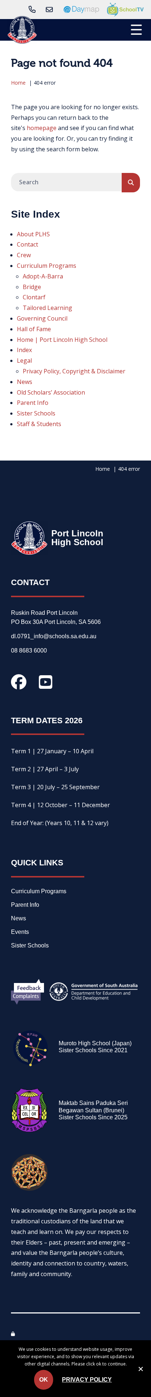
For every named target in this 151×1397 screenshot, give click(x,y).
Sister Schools (36, 413)
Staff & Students (39, 424)
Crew (24, 255)
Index (24, 350)
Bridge (32, 287)
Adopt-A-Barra (43, 276)
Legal (24, 360)
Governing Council (42, 318)
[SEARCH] (131, 183)
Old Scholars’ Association (51, 392)
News (24, 382)
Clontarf (34, 297)
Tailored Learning (47, 308)
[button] (136, 29)
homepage (41, 128)
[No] (140, 1370)
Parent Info (32, 403)
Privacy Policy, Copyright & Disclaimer (74, 371)
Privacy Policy (87, 1379)
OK (43, 1379)
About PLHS (33, 234)
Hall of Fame (34, 329)
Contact (27, 244)
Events (20, 932)
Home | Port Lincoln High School (62, 340)
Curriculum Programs (46, 266)
